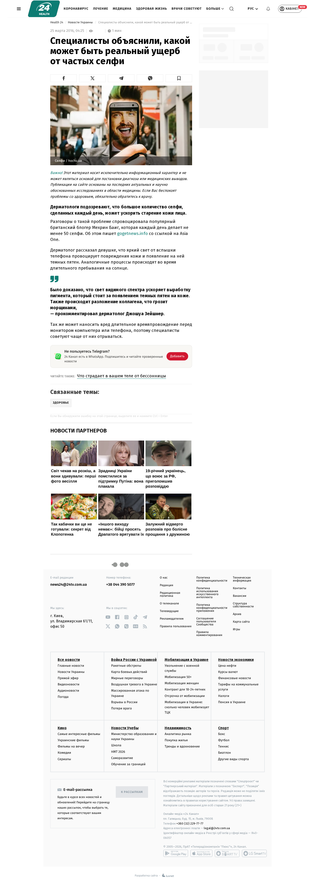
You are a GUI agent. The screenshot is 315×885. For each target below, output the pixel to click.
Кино (62, 728)
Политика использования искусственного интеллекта (207, 593)
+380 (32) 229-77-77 (189, 823)
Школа (116, 745)
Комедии (64, 753)
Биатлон (224, 753)
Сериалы (64, 759)
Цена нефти (227, 666)
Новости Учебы (125, 728)
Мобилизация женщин (182, 683)
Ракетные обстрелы (126, 666)
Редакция (166, 585)
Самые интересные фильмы (79, 734)
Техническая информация (242, 579)
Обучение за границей (128, 764)
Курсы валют (228, 672)
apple (201, 853)
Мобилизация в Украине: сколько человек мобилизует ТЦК (187, 707)
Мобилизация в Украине (186, 659)
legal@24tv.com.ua (217, 828)
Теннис (223, 746)
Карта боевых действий (129, 672)
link (108, 617)
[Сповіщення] (268, 9)
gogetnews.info (132, 233)
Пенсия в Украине (232, 702)
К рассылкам (132, 792)
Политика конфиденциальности (211, 579)
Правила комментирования (209, 634)
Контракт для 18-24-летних (185, 689)
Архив (237, 614)
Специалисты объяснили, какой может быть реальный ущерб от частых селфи (145, 22)
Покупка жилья (176, 740)
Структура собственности (243, 605)
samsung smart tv (254, 853)
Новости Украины (81, 22)
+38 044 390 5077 (120, 584)
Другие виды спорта (233, 759)
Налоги (223, 696)
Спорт (223, 728)
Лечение (100, 9)
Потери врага (121, 708)
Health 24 (57, 22)
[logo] (43, 9)
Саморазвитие (122, 758)
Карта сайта (241, 621)
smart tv (227, 853)
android (175, 853)
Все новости (69, 659)
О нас (163, 577)
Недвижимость (178, 728)
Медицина (122, 9)
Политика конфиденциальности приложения (211, 607)
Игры (236, 629)
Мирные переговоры (127, 678)
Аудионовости (68, 691)
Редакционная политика (170, 594)
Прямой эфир (68, 678)
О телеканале (169, 603)
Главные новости (71, 666)
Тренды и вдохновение (182, 746)
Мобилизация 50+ (178, 677)
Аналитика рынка (178, 734)
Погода (63, 697)
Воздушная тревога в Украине (134, 684)
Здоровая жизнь (151, 9)
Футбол (223, 740)
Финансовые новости (234, 678)
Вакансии (239, 595)
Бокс (221, 734)
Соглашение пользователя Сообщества (206, 621)
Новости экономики (236, 659)
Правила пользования (175, 626)
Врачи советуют (187, 9)
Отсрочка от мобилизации (185, 696)
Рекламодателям (172, 618)
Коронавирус (76, 9)
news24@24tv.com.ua (68, 584)
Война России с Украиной (134, 659)
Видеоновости (69, 684)
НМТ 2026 (118, 752)
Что (121, 375)
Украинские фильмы (73, 740)
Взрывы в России (124, 702)
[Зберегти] (179, 78)
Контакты (239, 588)
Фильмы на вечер (71, 746)
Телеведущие (169, 611)
